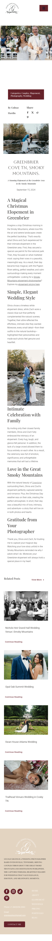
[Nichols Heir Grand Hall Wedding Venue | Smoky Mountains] (26, 606)
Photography (16, 95)
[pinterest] (6, 898)
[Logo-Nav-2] (12, 3)
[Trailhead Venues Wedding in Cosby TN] (26, 775)
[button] (2, 43)
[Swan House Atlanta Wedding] (26, 720)
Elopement (35, 93)
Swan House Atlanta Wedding (21, 741)
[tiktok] (20, 891)
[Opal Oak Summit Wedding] (26, 665)
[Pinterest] (27, 117)
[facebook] (6, 891)
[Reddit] (37, 112)
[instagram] (13, 891)
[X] (32, 112)
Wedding (27, 95)
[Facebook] (27, 112)
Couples (25, 93)
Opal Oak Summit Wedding (19, 686)
